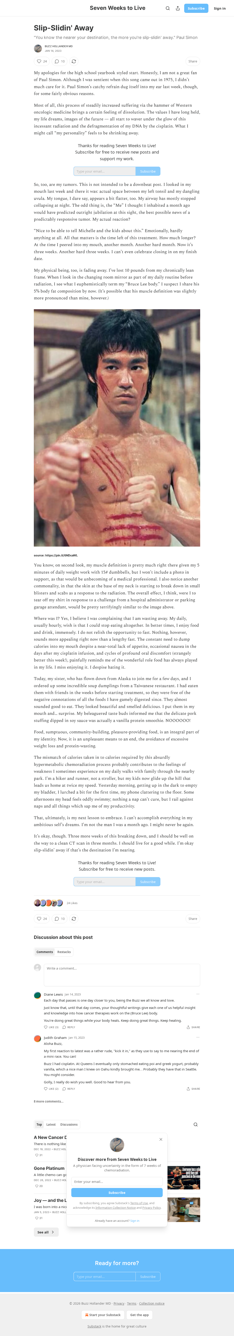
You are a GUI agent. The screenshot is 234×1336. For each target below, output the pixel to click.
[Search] (167, 8)
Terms (131, 1303)
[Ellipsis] (198, 994)
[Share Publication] (177, 8)
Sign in (220, 8)
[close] (161, 1139)
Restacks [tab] (64, 952)
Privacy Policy (151, 1208)
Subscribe (196, 8)
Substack (94, 1326)
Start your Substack (105, 1315)
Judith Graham (55, 1037)
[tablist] (53, 952)
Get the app (139, 1315)
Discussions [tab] (68, 1124)
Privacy (119, 1303)
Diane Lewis (53, 994)
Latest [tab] (51, 1124)
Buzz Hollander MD (59, 46)
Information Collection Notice (116, 1208)
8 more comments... (49, 1101)
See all (43, 1232)
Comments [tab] (45, 952)
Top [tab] (39, 1124)
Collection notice (152, 1303)
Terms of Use (139, 1203)
